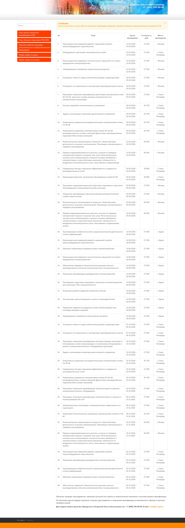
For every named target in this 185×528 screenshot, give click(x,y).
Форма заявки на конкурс (29, 60)
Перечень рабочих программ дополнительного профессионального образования (34, 47)
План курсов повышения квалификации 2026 (29, 34)
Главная (23, 17)
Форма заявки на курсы (28, 55)
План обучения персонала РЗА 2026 (34, 40)
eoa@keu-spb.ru (156, 507)
